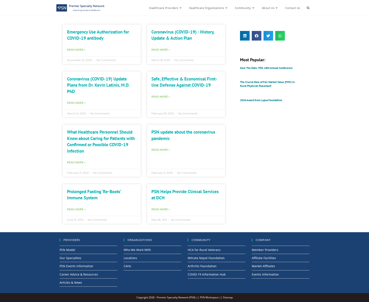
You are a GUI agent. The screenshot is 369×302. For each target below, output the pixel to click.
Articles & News (71, 282)
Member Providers (265, 250)
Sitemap (228, 297)
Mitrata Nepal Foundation (206, 258)
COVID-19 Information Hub (207, 274)
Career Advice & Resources (79, 274)
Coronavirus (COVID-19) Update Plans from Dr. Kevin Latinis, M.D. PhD (98, 85)
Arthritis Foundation (202, 266)
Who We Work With (137, 250)
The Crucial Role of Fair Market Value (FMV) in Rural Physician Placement (267, 84)
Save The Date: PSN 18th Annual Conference (266, 68)
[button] (245, 36)
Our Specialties (70, 258)
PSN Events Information (76, 266)
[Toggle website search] (308, 8)
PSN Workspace (209, 297)
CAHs (127, 266)
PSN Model (67, 250)
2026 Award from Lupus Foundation (261, 100)
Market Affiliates (263, 266)
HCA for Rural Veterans (204, 250)
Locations (130, 258)
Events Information (265, 274)
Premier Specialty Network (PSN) (176, 297)
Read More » (76, 49)
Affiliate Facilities (264, 258)
